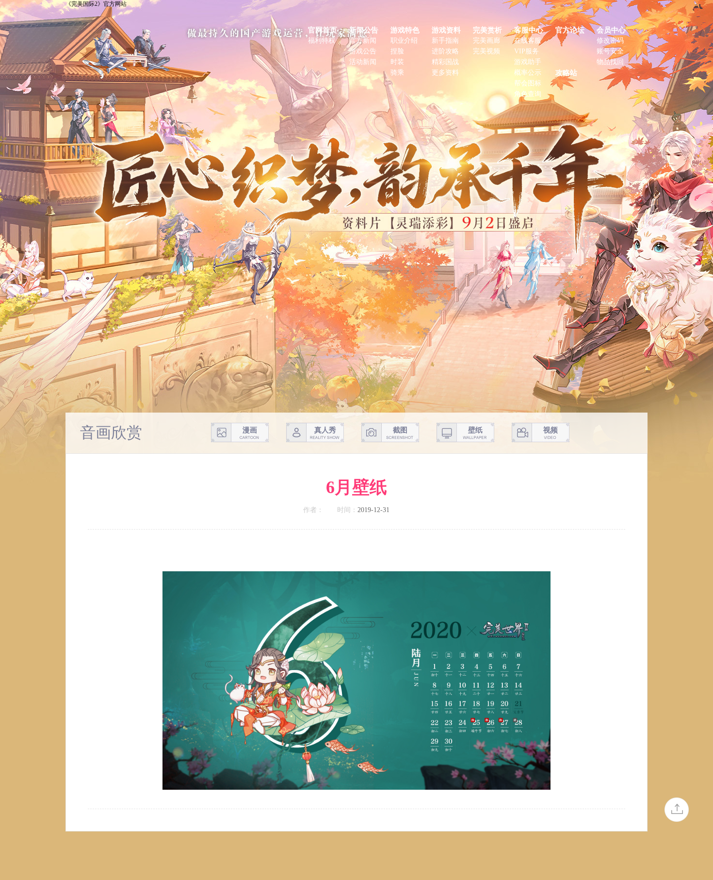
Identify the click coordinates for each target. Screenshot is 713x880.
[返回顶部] (676, 809)
